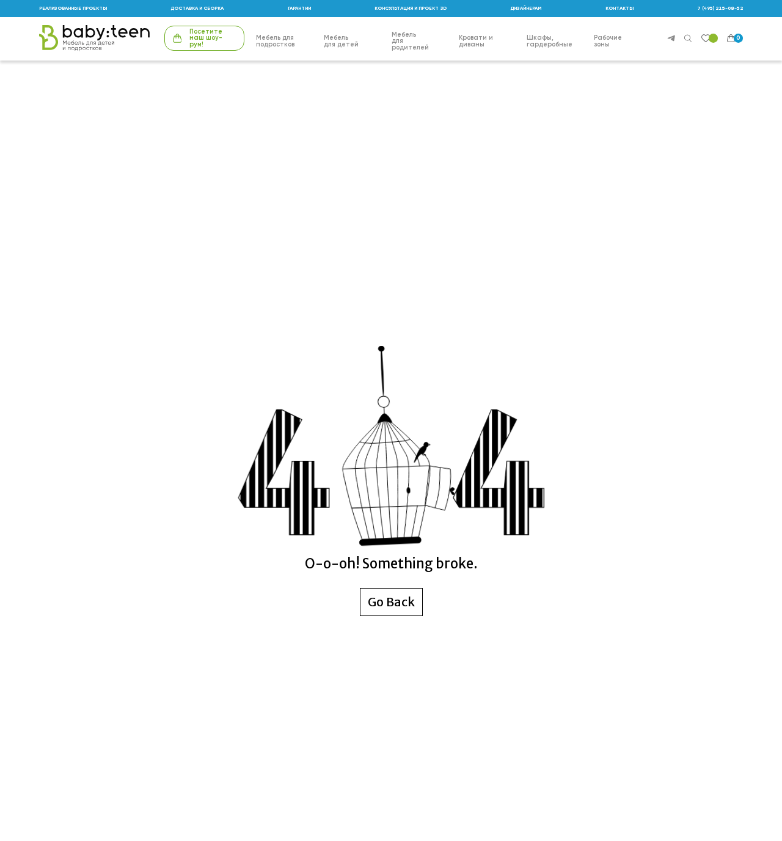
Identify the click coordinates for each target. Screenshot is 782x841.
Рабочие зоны (608, 41)
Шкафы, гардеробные (549, 41)
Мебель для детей (341, 41)
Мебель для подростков (275, 41)
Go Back (391, 601)
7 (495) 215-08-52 (720, 8)
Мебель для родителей (410, 41)
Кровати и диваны (476, 41)
